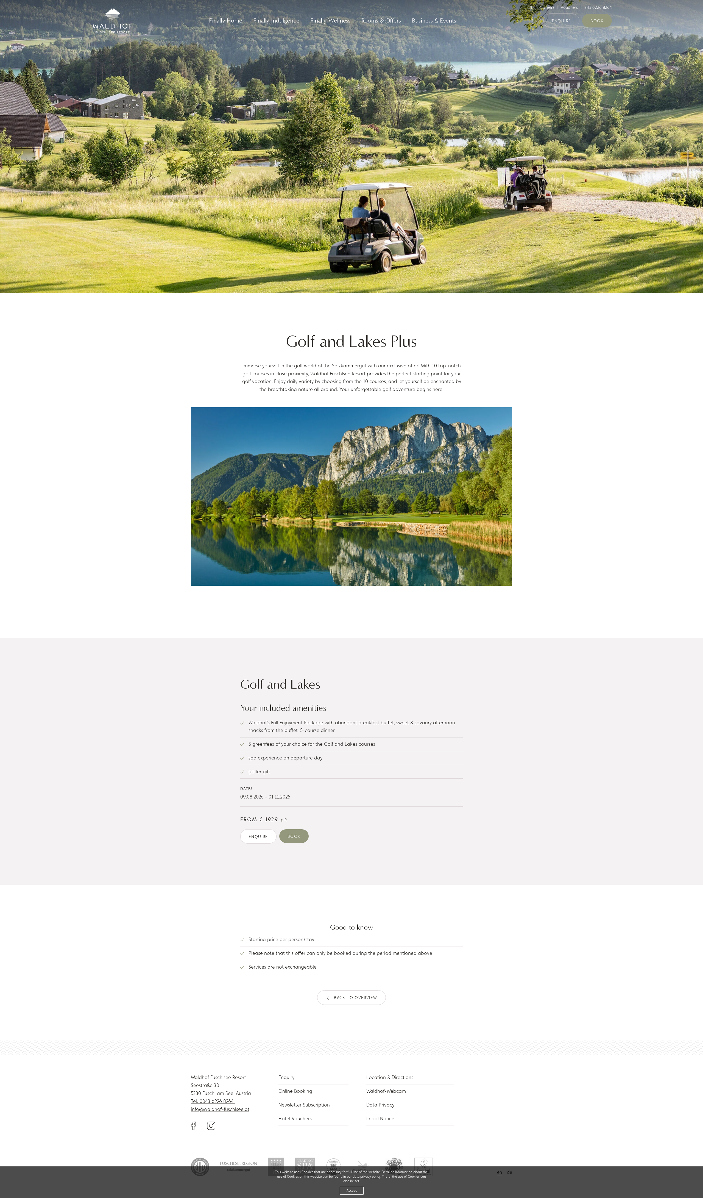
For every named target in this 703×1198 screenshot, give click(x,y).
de (531, 7)
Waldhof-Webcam (386, 1091)
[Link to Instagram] (211, 1125)
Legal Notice (380, 1118)
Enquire (561, 20)
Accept (352, 1191)
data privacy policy (366, 1176)
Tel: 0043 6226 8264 (213, 1101)
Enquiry (286, 1077)
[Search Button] (534, 20)
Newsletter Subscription (304, 1105)
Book (597, 20)
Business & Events (434, 20)
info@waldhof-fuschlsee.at (220, 1109)
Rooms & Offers (381, 20)
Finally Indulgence (276, 20)
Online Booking (295, 1091)
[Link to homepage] (112, 20)
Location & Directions (389, 1077)
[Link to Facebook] (199, 1125)
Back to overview (355, 997)
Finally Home (225, 20)
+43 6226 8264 (598, 7)
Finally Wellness (330, 20)
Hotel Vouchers (295, 1118)
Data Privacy (380, 1105)
